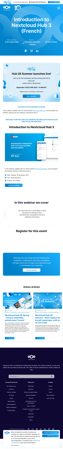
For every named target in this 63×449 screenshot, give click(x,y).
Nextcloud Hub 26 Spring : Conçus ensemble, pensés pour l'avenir (17, 317)
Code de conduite (11, 392)
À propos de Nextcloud (11, 382)
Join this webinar (13, 185)
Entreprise (28, 42)
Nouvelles (36, 42)
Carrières (11, 389)
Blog (7, 312)
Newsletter (31, 417)
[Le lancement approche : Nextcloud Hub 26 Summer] (7, 2)
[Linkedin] (37, 429)
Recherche (31, 414)
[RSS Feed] (53, 429)
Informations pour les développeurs (31, 402)
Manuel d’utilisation (31, 395)
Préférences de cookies (17, 429)
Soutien (50, 386)
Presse (11, 398)
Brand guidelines (11, 404)
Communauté (13, 312)
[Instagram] (32, 429)
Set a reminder (31, 96)
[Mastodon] (25, 50)
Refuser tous (50, 435)
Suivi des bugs (50, 398)
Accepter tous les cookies (50, 432)
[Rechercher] (51, 376)
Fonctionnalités (11, 410)
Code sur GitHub (31, 406)
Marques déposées (11, 407)
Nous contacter (50, 395)
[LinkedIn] (37, 50)
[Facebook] (28, 429)
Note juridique (11, 401)
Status (30, 420)
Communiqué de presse (23, 312)
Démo (50, 392)
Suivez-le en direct (53, 2)
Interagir (50, 382)
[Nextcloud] (12, 8)
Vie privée (11, 395)
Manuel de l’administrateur (31, 392)
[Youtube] (45, 429)
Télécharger (31, 386)
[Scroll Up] (60, 445)
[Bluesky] (31, 50)
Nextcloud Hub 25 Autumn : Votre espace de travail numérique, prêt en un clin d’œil (47, 319)
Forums (50, 389)
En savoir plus (9, 338)
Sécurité (31, 398)
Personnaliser (14, 445)
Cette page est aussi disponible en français (31, 107)
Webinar (33, 44)
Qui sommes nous (11, 386)
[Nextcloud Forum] (41, 429)
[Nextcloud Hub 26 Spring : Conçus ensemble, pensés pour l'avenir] (17, 301)
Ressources (31, 382)
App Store (30, 389)
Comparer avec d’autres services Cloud (31, 409)
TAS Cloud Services (39, 110)
